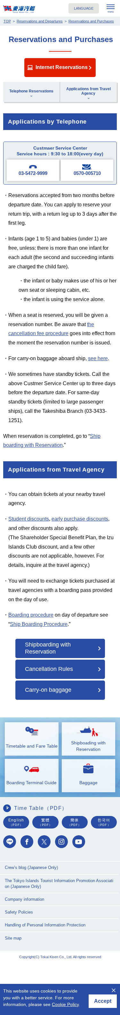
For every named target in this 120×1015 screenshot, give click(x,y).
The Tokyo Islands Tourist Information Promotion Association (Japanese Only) (59, 883)
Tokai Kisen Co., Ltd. (19, 9)
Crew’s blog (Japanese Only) (31, 867)
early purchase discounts (80, 519)
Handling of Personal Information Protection (45, 925)
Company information (24, 899)
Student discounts (28, 519)
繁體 (45, 822)
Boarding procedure (30, 615)
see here (98, 358)
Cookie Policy (65, 1004)
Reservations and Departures (40, 21)
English (16, 822)
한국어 (104, 822)
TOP (7, 21)
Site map (13, 938)
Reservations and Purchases (91, 21)
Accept (102, 1001)
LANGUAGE (83, 8)
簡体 (75, 822)
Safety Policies (19, 912)
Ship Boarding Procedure (39, 624)
